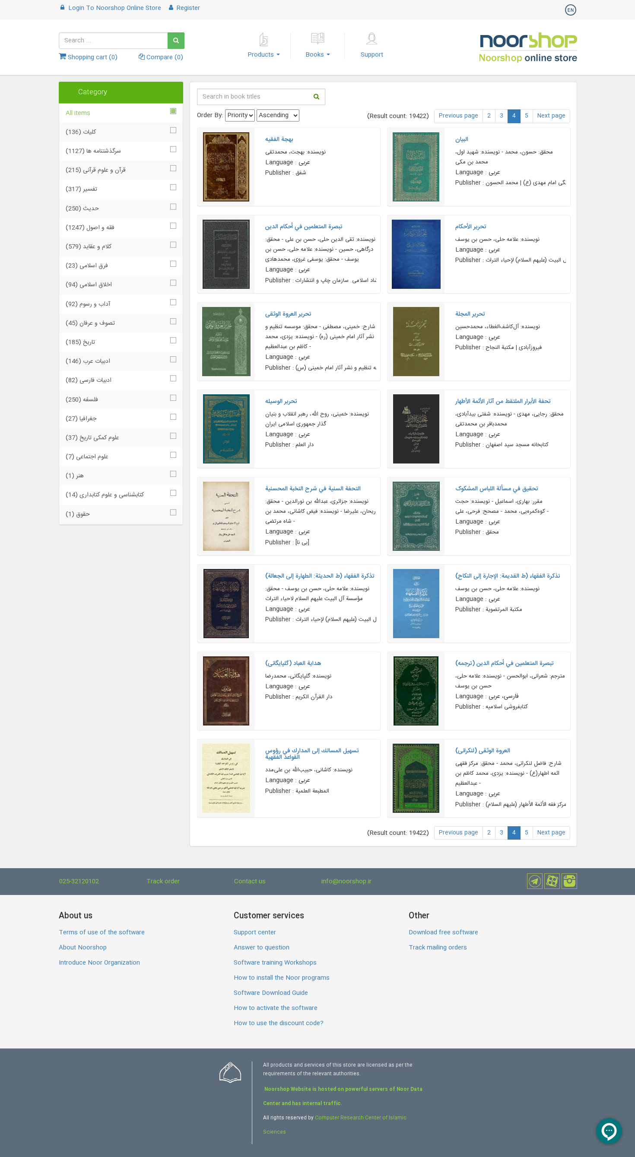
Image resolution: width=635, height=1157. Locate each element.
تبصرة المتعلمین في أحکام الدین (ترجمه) (504, 663)
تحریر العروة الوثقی (288, 314)
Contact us (250, 881)
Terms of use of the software (102, 932)
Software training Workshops (275, 963)
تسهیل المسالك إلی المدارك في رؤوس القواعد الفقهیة (312, 754)
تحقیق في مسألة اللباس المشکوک (496, 489)
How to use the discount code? (279, 1023)
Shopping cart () (91, 57)
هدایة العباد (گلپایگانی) (293, 663)
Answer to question (261, 948)
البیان (461, 139)
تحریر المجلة (470, 314)
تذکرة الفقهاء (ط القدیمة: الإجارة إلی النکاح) (507, 576)
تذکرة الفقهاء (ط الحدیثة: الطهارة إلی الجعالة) (320, 576)
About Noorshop (83, 948)
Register (187, 8)
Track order (163, 881)
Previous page (458, 116)
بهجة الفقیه (279, 139)
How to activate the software (276, 1008)
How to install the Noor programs (282, 978)
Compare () (164, 57)
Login (114, 8)
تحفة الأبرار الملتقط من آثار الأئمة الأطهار (503, 401)
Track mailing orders (438, 948)
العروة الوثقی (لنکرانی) (482, 751)
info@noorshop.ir (346, 881)
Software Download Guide (271, 993)
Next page (551, 116)
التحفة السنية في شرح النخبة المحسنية (313, 489)
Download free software (443, 932)
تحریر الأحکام (470, 227)
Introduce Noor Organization (99, 963)
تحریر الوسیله (281, 401)
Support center (255, 932)
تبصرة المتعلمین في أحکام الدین (304, 227)
